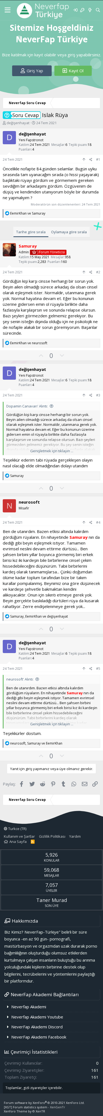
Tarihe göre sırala (31, 231)
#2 (98, 272)
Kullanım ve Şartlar (19, 836)
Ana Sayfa (18, 841)
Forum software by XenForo (44, 1103)
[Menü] (7, 10)
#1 (98, 159)
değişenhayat (18, 122)
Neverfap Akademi (28, 1006)
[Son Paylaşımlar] (90, 10)
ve (27, 213)
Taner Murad (51, 900)
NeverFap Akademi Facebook (38, 1037)
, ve (39, 616)
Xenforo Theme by (24, 1111)
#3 (98, 395)
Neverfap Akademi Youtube (37, 1017)
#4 (98, 522)
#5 (98, 668)
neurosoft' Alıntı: (20, 679)
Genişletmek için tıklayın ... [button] (51, 450)
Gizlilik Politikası (52, 836)
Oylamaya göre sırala (69, 231)
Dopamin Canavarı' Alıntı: (27, 406)
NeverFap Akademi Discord (37, 1026)
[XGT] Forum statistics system (34, 1107)
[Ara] (98, 10)
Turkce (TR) (16, 828)
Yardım (75, 836)
